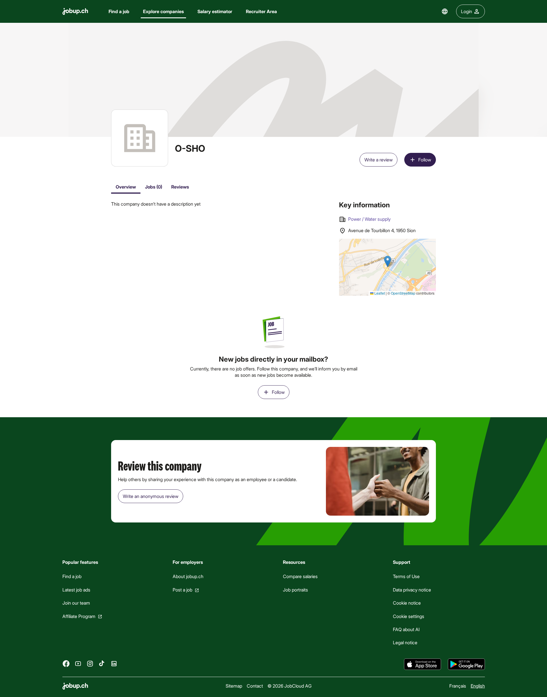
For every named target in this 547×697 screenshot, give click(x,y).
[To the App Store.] (422, 664)
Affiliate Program (78, 616)
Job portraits (295, 589)
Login (466, 11)
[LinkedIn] (114, 663)
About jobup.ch (187, 576)
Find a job (119, 11)
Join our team (76, 602)
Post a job (182, 589)
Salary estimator (214, 11)
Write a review (378, 159)
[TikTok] (102, 663)
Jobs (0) (153, 186)
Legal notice (405, 642)
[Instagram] (90, 663)
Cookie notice (407, 602)
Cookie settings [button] (408, 616)
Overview (126, 186)
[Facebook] (66, 663)
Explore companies (163, 11)
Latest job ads (76, 589)
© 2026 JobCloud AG (290, 685)
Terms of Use (406, 576)
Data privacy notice (412, 589)
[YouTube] (78, 663)
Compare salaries (300, 576)
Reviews (180, 186)
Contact (255, 685)
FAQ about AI (406, 629)
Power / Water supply (369, 219)
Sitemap (234, 685)
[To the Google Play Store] (466, 664)
